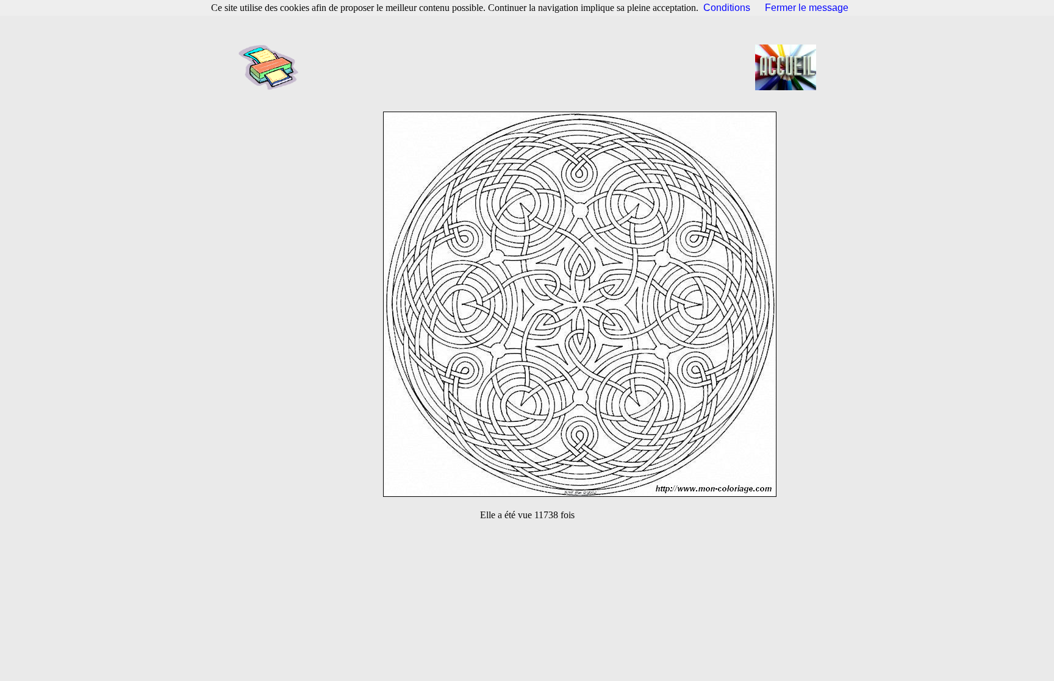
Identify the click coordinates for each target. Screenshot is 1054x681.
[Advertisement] (531, 67)
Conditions (726, 7)
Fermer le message (806, 7)
